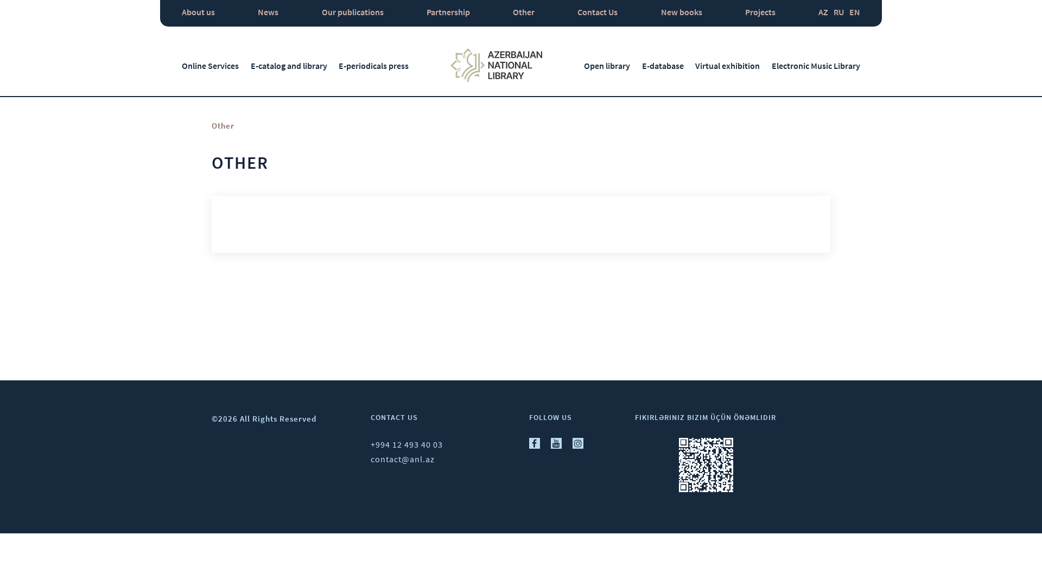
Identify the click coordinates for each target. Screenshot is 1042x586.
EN (854, 12)
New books (681, 12)
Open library (607, 65)
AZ (823, 12)
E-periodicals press (374, 65)
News (268, 12)
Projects (760, 12)
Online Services (210, 65)
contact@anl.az (403, 459)
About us (198, 12)
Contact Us (597, 12)
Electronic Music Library (816, 65)
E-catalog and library (289, 65)
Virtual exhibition (727, 65)
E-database (663, 65)
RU (839, 12)
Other (524, 12)
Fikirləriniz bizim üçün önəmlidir (705, 417)
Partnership (448, 12)
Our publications (353, 12)
